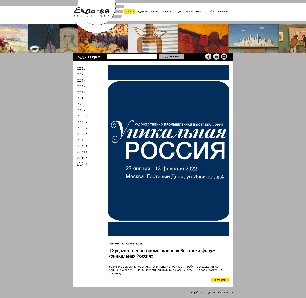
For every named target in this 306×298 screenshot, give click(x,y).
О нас (199, 11)
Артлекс (227, 292)
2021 (80, 98)
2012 (80, 151)
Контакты (223, 11)
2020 (80, 104)
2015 (80, 134)
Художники (142, 11)
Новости (129, 11)
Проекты (166, 11)
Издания (188, 11)
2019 (80, 110)
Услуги (178, 11)
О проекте (220, 280)
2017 (80, 122)
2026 (80, 68)
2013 (80, 146)
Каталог (155, 11)
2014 (80, 140)
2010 (80, 163)
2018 (80, 116)
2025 (80, 74)
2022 (80, 92)
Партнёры (210, 11)
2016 (80, 128)
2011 (80, 157)
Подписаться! (171, 56)
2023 (80, 86)
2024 (80, 80)
